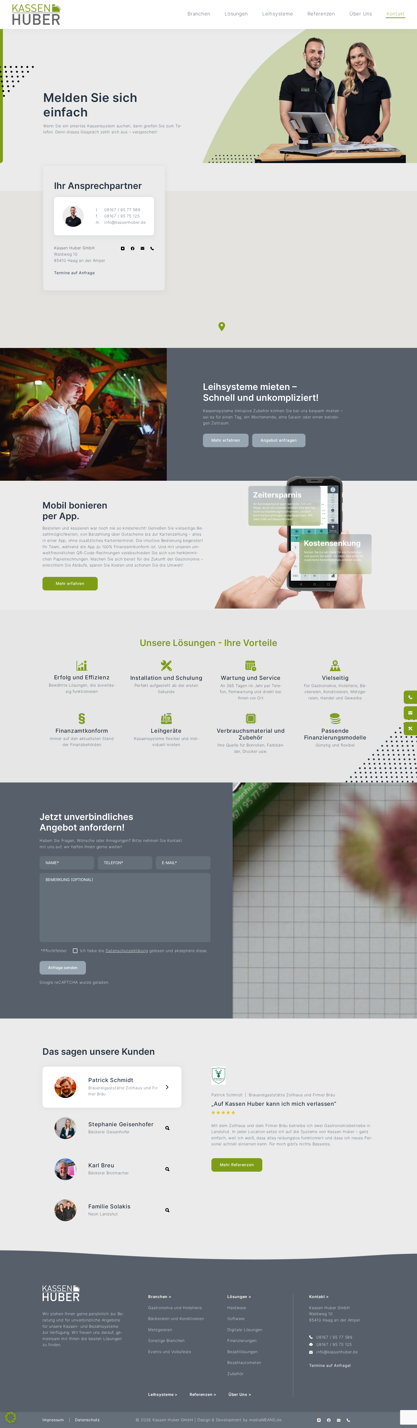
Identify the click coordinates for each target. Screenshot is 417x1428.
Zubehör (235, 1373)
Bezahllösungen (242, 1351)
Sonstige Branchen (166, 1340)
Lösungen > (239, 1296)
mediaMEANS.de (265, 1419)
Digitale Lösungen (244, 1329)
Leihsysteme (277, 14)
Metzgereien (160, 1329)
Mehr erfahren (225, 440)
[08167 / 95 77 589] (410, 697)
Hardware (236, 1307)
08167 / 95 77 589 (118, 209)
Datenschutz (87, 1419)
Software (236, 1318)
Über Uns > (240, 1394)
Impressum (53, 1419)
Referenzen (321, 14)
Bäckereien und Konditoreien (176, 1318)
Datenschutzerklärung (127, 950)
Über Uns (360, 14)
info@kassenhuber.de (121, 222)
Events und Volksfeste (169, 1351)
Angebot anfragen (279, 440)
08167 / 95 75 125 (118, 216)
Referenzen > (203, 1394)
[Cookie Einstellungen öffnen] (10, 1416)
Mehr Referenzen (237, 1164)
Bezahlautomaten (244, 1362)
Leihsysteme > (163, 1394)
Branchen (199, 14)
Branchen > (160, 1296)
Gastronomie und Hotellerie (175, 1307)
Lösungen (236, 14)
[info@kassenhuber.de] (410, 712)
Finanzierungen (242, 1340)
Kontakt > (319, 1296)
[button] (221, 326)
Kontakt (396, 14)
